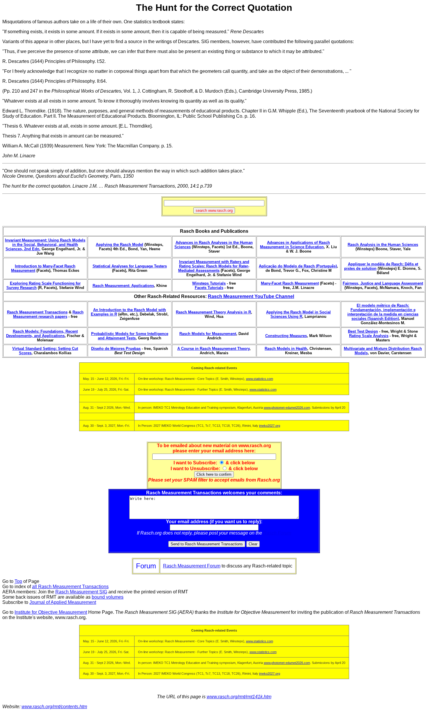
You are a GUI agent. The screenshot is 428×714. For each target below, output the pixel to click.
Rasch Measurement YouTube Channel (251, 296)
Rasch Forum (277, 532)
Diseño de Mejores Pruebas (116, 348)
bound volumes (107, 597)
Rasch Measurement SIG (81, 591)
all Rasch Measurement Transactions (70, 586)
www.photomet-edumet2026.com (287, 407)
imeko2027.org (269, 425)
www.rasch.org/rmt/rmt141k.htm (239, 696)
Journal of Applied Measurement (62, 602)
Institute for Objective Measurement (51, 612)
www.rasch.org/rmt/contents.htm (54, 706)
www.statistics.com (259, 378)
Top (18, 581)
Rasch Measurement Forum (191, 565)
